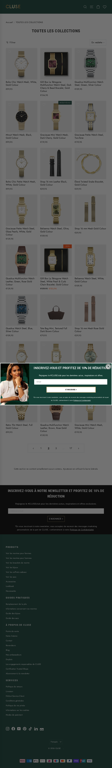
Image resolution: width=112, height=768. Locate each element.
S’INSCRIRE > (71, 390)
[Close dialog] (108, 366)
